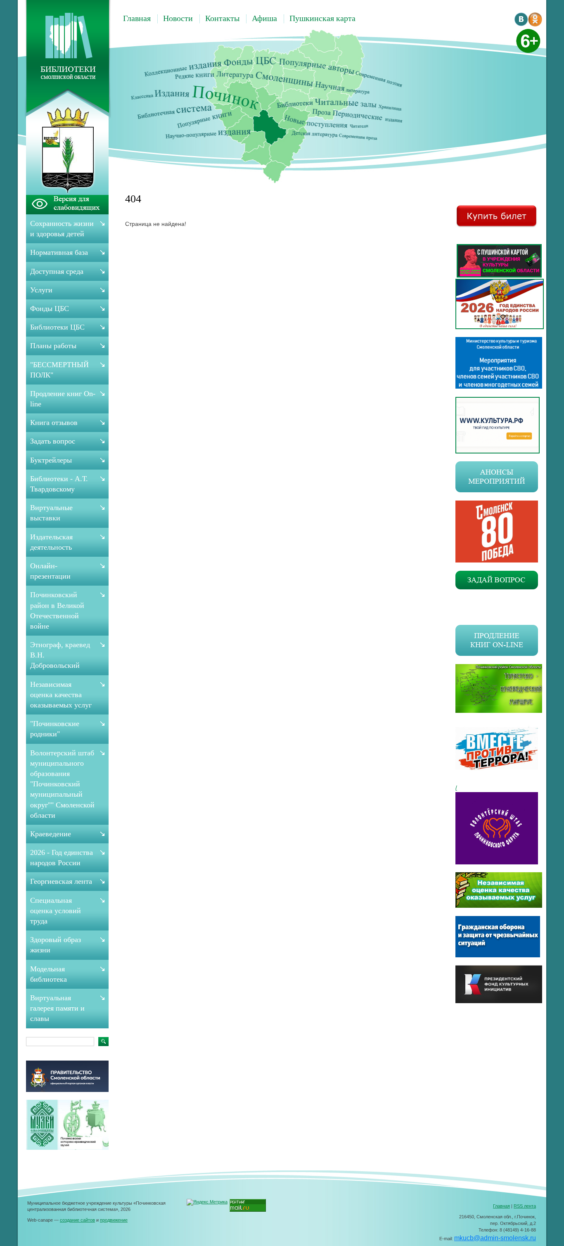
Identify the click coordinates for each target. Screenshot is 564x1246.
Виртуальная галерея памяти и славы (57, 1008)
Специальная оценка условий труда (55, 910)
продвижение (114, 1220)
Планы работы (53, 346)
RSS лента (525, 1205)
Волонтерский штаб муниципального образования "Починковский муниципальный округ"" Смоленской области (62, 784)
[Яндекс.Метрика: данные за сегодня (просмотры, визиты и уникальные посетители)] (207, 1202)
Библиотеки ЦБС (57, 327)
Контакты (222, 18)
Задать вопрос (52, 441)
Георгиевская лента (61, 881)
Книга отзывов (54, 422)
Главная (137, 18)
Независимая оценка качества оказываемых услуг (61, 694)
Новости (178, 18)
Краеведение (50, 834)
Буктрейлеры (51, 460)
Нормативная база (59, 252)
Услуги (41, 290)
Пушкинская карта (322, 18)
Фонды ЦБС (49, 308)
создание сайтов (77, 1220)
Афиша (264, 18)
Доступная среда (56, 271)
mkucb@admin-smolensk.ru (495, 1237)
